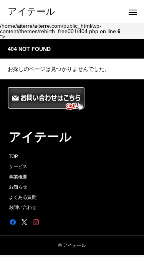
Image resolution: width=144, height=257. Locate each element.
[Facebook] (13, 222)
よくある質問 (22, 197)
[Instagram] (36, 222)
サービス (18, 166)
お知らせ (18, 187)
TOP (13, 156)
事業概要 (18, 177)
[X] (24, 222)
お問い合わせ (22, 207)
